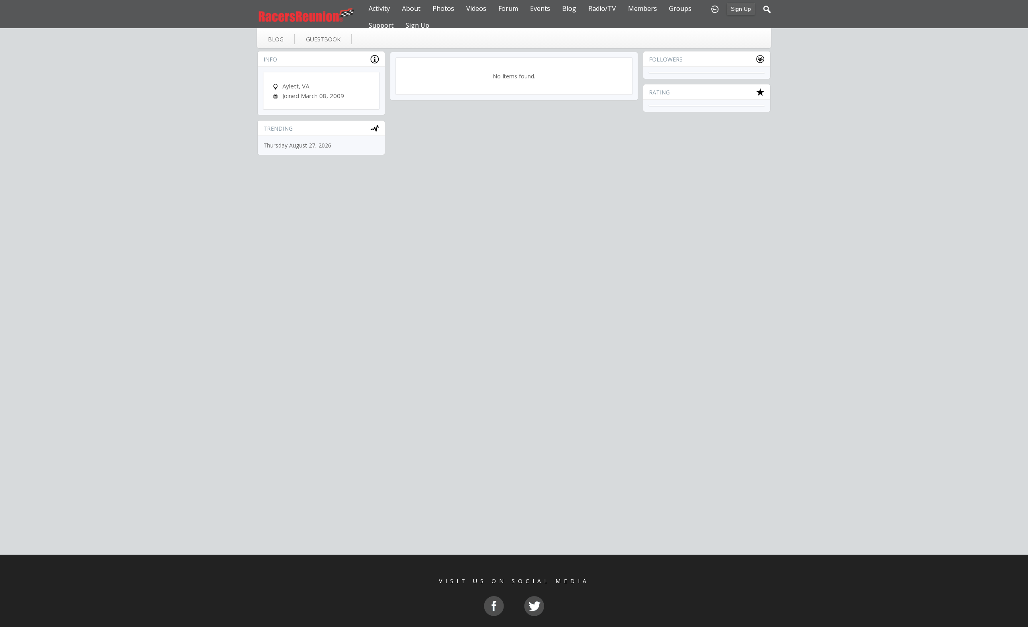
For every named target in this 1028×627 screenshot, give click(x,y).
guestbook (323, 39)
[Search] (767, 8)
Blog (569, 8)
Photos (443, 8)
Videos (476, 8)
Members (642, 8)
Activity (379, 8)
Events (540, 8)
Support (381, 25)
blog (276, 39)
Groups (680, 8)
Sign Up (741, 9)
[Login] (715, 8)
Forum (508, 8)
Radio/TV (602, 8)
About (411, 8)
